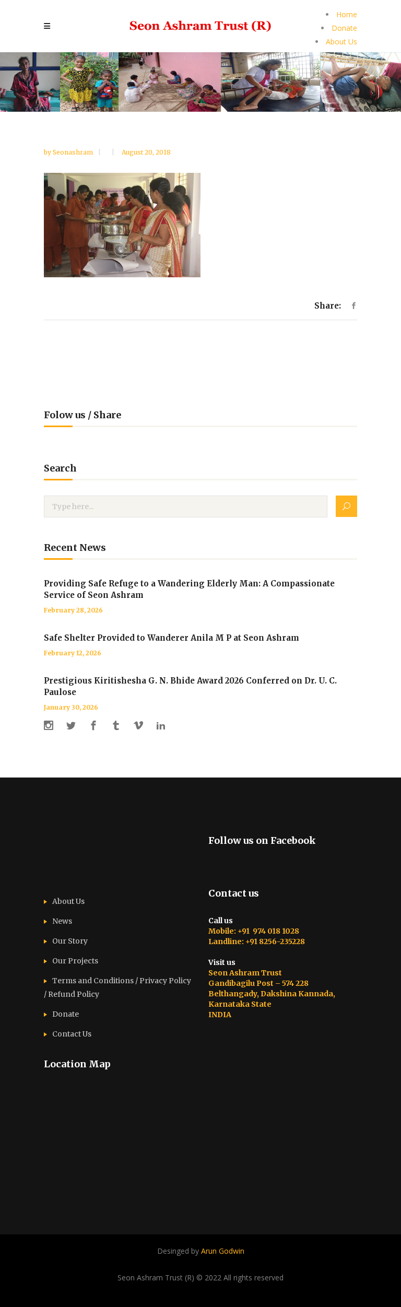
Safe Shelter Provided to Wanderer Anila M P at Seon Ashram (171, 638)
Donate (344, 28)
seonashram (74, 152)
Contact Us (71, 1034)
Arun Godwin (222, 1251)
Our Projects (75, 960)
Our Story (70, 941)
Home (346, 14)
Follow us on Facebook (262, 840)
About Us (341, 41)
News (62, 921)
